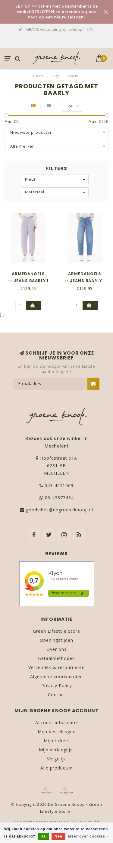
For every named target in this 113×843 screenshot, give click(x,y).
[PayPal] (66, 790)
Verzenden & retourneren (56, 667)
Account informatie (56, 722)
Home (38, 76)
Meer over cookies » (88, 836)
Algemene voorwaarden (56, 676)
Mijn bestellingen (57, 731)
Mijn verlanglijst (56, 750)
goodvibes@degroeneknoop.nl (59, 510)
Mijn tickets (57, 740)
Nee (58, 836)
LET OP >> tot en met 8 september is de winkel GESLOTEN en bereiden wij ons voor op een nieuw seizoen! (56, 12)
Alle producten (56, 768)
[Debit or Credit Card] (46, 790)
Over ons (56, 649)
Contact (56, 694)
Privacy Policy (56, 685)
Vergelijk (56, 759)
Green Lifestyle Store (56, 631)
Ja (43, 836)
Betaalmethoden (56, 658)
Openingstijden (56, 640)
